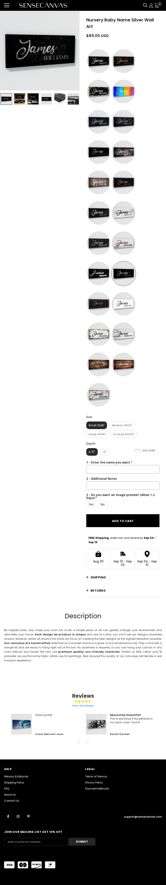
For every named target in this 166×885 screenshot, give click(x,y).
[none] (6, 99)
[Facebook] (8, 816)
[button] (80, 741)
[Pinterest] (28, 816)
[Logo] (43, 5)
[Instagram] (18, 816)
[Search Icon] (145, 5)
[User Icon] (151, 5)
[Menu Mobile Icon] (6, 5)
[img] (83, 701)
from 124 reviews (83, 705)
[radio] (98, 61)
